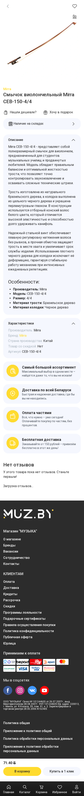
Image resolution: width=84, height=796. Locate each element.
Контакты (11, 564)
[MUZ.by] (28, 516)
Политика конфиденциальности (28, 631)
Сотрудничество (16, 558)
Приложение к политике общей (27, 731)
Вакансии (10, 551)
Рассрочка (11, 600)
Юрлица (9, 643)
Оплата (9, 582)
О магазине (12, 539)
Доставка (11, 588)
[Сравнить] (74, 16)
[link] (7, 6)
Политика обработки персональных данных (38, 739)
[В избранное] (74, 6)
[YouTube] (44, 690)
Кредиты (10, 594)
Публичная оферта (17, 637)
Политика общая (16, 723)
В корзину (22, 771)
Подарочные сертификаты (24, 619)
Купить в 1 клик (62, 771)
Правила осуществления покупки (29, 625)
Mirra (7, 89)
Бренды (9, 545)
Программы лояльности (22, 612)
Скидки (9, 606)
